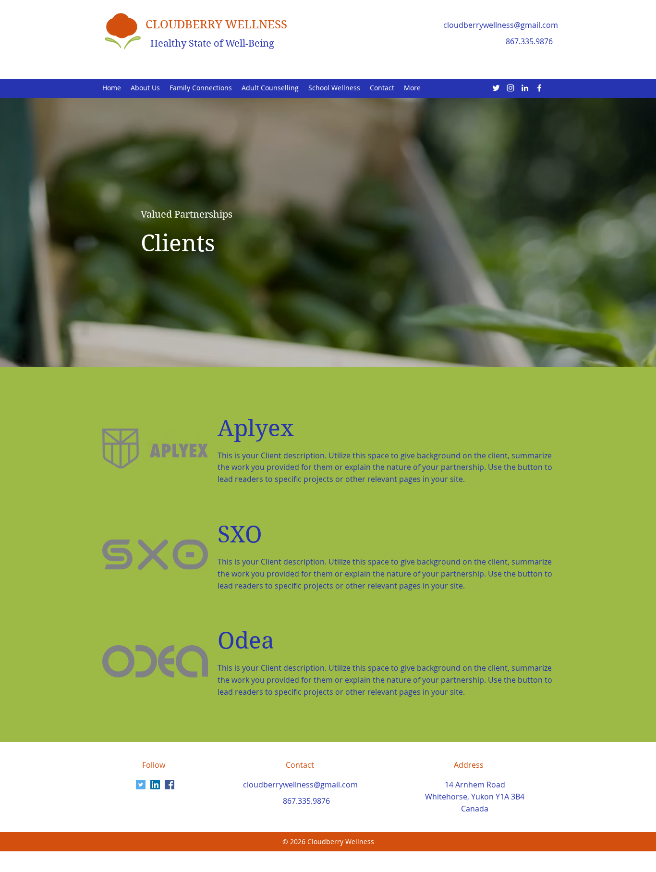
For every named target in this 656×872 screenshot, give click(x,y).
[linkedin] (525, 88)
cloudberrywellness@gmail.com (500, 25)
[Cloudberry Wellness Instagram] (510, 88)
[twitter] (496, 88)
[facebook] (539, 88)
